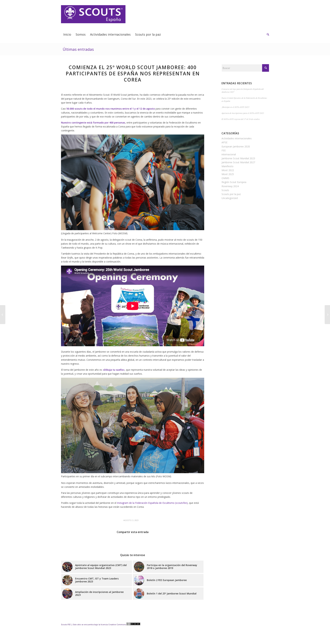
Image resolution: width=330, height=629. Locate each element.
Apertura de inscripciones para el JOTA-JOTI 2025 (243, 113)
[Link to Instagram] (266, 2)
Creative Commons (117, 624)
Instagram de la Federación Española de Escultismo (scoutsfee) (152, 502)
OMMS (225, 178)
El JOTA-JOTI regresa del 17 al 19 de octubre (241, 119)
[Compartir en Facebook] (69, 541)
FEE (224, 150)
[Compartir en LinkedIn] (132, 541)
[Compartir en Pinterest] (117, 541)
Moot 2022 (228, 170)
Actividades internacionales (237, 138)
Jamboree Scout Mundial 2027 (238, 162)
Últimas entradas (78, 49)
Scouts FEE (66, 624)
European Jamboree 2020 (236, 146)
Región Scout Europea (234, 182)
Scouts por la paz (231, 194)
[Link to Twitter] (261, 2)
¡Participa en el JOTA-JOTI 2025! (236, 107)
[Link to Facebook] (256, 2)
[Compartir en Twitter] (85, 541)
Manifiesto (227, 166)
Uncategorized (230, 198)
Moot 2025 (228, 174)
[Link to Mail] (250, 2)
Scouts (225, 190)
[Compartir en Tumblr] (148, 541)
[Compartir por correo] (196, 541)
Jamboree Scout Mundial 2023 (238, 158)
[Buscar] (267, 34)
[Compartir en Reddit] (180, 541)
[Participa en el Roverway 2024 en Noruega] (2, 314)
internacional (229, 154)
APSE (224, 142)
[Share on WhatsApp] (101, 541)
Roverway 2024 (230, 186)
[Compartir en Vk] (164, 541)
